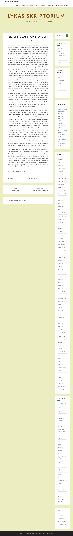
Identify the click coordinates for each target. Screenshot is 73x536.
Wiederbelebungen (63, 496)
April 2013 (60, 348)
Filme (59, 444)
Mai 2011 (60, 377)
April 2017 (60, 307)
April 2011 (60, 380)
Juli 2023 (60, 172)
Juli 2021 (60, 200)
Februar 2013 (61, 352)
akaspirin (60, 116)
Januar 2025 (61, 165)
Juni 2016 (60, 326)
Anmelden (60, 515)
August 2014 (61, 339)
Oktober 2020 (61, 219)
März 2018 (60, 288)
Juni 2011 (60, 374)
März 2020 (61, 241)
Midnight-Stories (62, 480)
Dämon (60, 426)
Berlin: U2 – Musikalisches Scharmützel (62, 134)
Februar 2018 (61, 292)
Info (59, 477)
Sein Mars (60, 83)
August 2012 (61, 355)
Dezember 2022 (62, 178)
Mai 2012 (60, 361)
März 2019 (60, 269)
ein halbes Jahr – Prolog (62, 118)
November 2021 (62, 194)
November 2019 (62, 254)
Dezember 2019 (62, 251)
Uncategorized (62, 490)
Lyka (34, 40)
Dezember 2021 (62, 190)
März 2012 (60, 364)
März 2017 (60, 311)
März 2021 (60, 209)
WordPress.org (62, 524)
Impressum (50, 5)
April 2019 (60, 266)
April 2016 (60, 329)
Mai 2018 (60, 285)
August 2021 (61, 197)
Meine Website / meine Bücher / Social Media (33, 5)
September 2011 (62, 367)
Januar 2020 (61, 247)
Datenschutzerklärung (62, 5)
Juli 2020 (60, 228)
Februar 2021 (61, 213)
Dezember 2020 (62, 216)
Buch (59, 423)
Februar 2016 (61, 333)
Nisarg (52, 533)
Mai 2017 (60, 304)
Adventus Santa (62, 403)
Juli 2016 (60, 323)
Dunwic (60, 434)
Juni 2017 (60, 301)
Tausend (60, 486)
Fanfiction (60, 441)
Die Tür (60, 77)
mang (59, 123)
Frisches (60, 450)
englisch (60, 438)
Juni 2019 (60, 260)
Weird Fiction (61, 493)
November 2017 (62, 298)
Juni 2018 (60, 282)
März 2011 (60, 383)
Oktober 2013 (61, 342)
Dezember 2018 (62, 273)
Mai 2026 (60, 162)
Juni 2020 (60, 232)
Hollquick (60, 474)
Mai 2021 (60, 206)
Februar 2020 (61, 244)
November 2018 (62, 276)
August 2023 (61, 168)
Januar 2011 (61, 390)
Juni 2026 (60, 159)
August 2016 (61, 320)
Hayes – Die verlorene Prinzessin (61, 464)
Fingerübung (61, 447)
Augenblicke (61, 407)
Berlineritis (13, 178)
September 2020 (62, 222)
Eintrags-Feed (61, 518)
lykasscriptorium (62, 109)
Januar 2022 (61, 187)
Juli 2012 (60, 358)
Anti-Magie (61, 80)
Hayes (59, 453)
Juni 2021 (60, 203)
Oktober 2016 (61, 317)
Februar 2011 (61, 386)
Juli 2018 (60, 279)
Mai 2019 (60, 263)
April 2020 (60, 238)
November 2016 (62, 314)
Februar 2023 (61, 175)
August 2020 (61, 225)
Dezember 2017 (62, 295)
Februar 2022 (61, 184)
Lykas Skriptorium (11, 2)
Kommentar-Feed (62, 521)
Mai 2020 (60, 235)
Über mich (17, 5)
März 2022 (61, 181)
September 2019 (62, 257)
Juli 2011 (60, 371)
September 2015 (62, 336)
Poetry (59, 483)
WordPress (41, 533)
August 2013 (61, 345)
